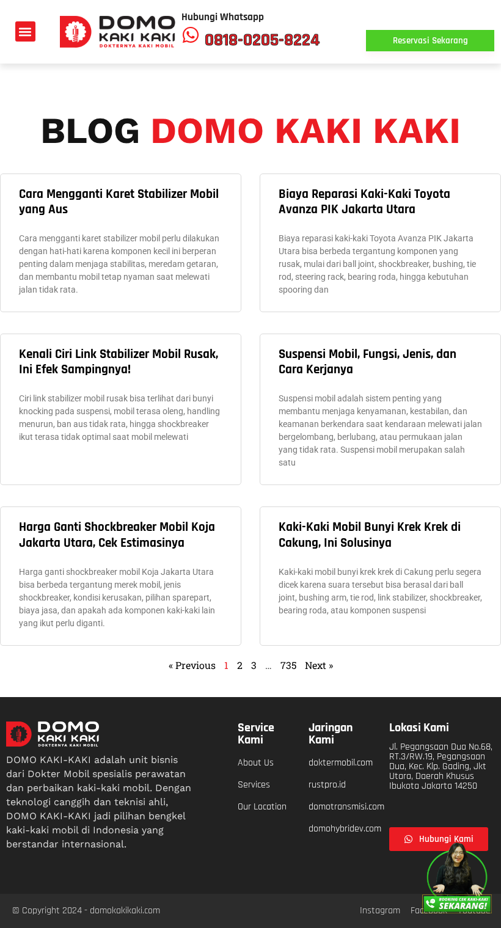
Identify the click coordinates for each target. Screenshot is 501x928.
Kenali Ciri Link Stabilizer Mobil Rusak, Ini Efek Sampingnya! (118, 362)
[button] (25, 31)
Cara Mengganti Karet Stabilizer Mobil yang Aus (119, 201)
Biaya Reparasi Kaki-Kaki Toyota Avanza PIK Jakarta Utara (364, 201)
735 (288, 665)
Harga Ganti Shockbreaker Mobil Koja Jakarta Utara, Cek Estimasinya (117, 534)
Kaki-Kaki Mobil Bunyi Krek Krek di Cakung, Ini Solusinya (370, 534)
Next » (319, 665)
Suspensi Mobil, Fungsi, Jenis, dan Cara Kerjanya (367, 362)
